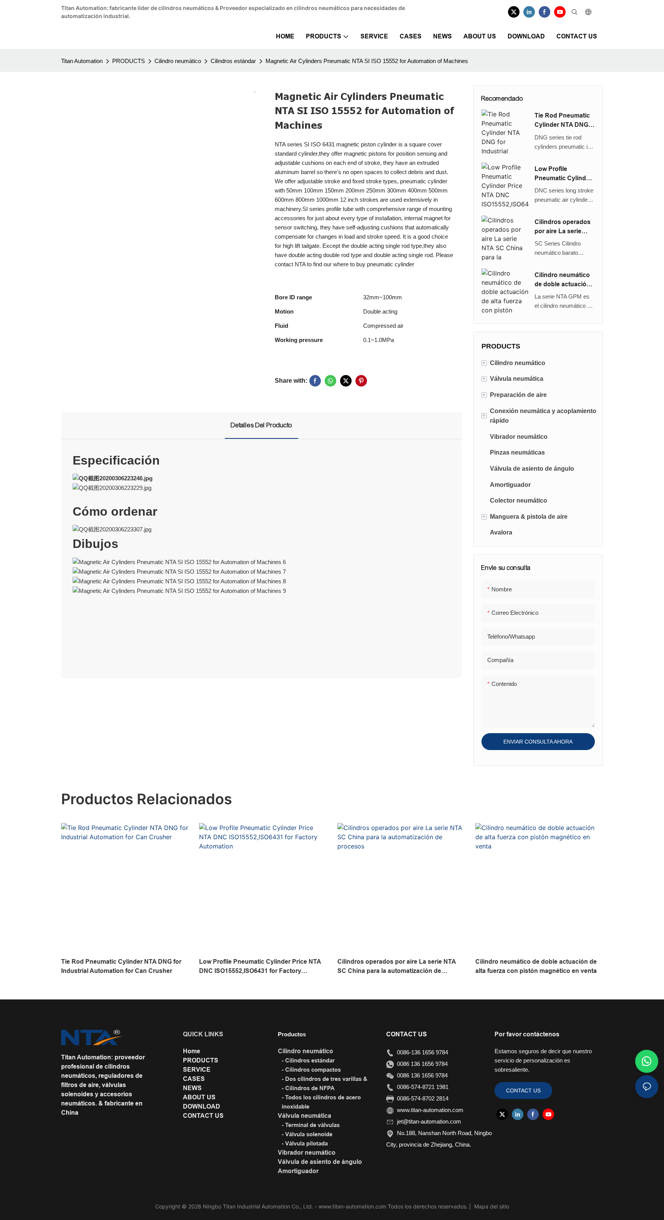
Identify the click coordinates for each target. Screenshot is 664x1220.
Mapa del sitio (491, 1206)
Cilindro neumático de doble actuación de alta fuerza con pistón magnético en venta (564, 280)
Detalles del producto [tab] (261, 425)
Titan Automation (82, 61)
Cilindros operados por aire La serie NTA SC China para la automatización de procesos (564, 227)
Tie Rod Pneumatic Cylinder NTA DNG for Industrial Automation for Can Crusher (563, 120)
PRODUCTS (128, 61)
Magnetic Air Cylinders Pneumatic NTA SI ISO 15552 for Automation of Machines (367, 61)
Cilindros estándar (233, 61)
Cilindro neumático (177, 61)
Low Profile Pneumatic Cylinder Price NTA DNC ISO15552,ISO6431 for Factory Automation (563, 174)
